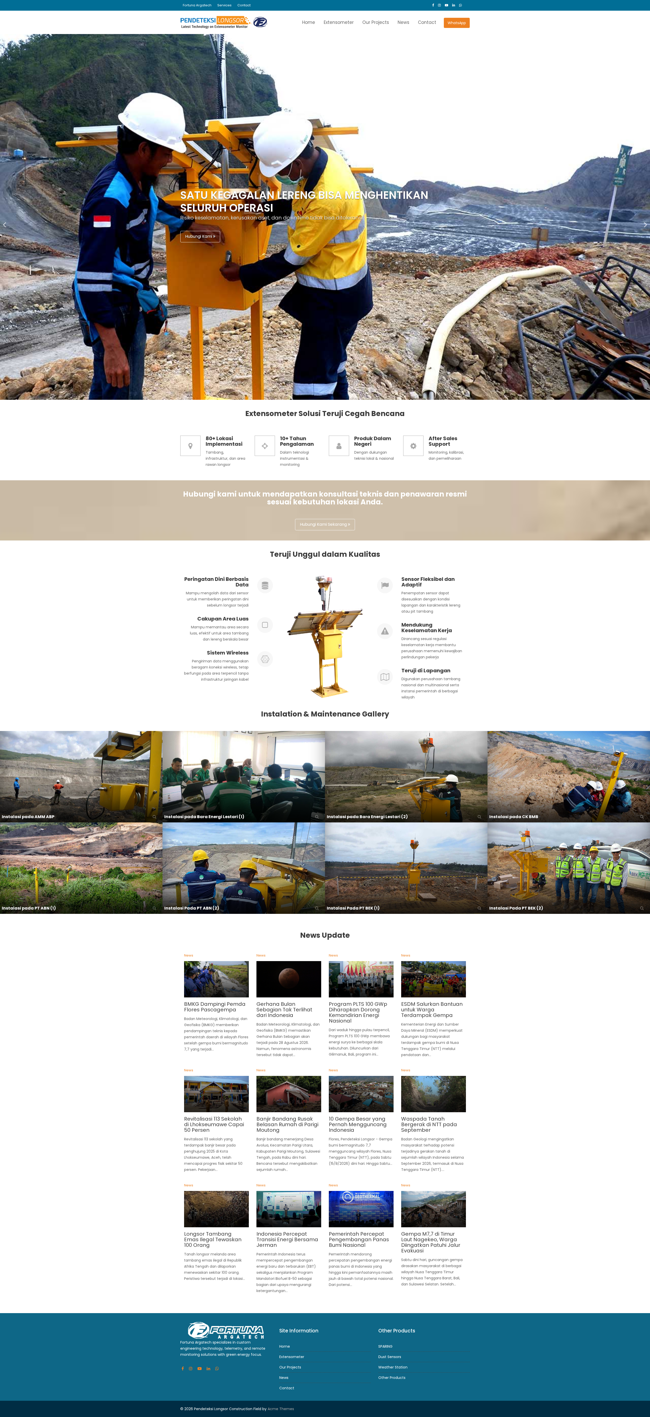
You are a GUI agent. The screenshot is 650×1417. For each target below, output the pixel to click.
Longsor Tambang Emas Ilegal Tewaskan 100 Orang (212, 1239)
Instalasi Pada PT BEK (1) (353, 908)
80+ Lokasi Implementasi (224, 441)
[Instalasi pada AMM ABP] (81, 776)
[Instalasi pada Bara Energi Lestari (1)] (243, 776)
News (403, 22)
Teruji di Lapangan (425, 670)
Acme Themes (281, 1408)
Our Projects (375, 22)
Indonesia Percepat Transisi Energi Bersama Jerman (287, 1239)
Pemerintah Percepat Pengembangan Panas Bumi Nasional (359, 1239)
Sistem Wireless (228, 652)
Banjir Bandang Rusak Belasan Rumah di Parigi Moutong (287, 1125)
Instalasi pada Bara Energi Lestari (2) (367, 817)
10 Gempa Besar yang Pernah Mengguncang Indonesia (358, 1125)
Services (224, 5)
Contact (244, 5)
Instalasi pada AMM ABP (28, 817)
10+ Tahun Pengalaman (297, 441)
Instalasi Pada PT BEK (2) (516, 908)
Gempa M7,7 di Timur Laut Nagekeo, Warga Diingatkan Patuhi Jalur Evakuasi (430, 1242)
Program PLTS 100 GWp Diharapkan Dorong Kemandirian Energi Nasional (358, 1012)
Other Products (391, 1377)
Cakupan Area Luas (223, 618)
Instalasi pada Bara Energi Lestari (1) (204, 817)
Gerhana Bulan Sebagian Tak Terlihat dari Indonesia (284, 1009)
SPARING (385, 1346)
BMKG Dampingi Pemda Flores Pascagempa (215, 1006)
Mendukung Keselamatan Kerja (426, 627)
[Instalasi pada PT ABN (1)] (81, 867)
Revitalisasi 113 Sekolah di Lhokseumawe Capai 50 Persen (214, 1125)
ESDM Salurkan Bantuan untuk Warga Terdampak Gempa (432, 1009)
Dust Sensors (389, 1356)
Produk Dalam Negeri (372, 441)
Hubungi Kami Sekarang (324, 524)
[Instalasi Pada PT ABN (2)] (243, 867)
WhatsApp (457, 22)
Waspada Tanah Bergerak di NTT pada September (429, 1125)
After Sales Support (443, 441)
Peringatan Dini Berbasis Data (216, 582)
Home (308, 22)
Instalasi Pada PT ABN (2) (191, 908)
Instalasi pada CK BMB (513, 817)
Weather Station (393, 1367)
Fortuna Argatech (197, 5)
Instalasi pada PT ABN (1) (29, 908)
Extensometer (339, 22)
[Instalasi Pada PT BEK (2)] (569, 867)
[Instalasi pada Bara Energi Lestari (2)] (406, 776)
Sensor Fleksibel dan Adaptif (428, 582)
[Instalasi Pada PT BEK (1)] (406, 867)
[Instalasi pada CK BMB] (569, 776)
